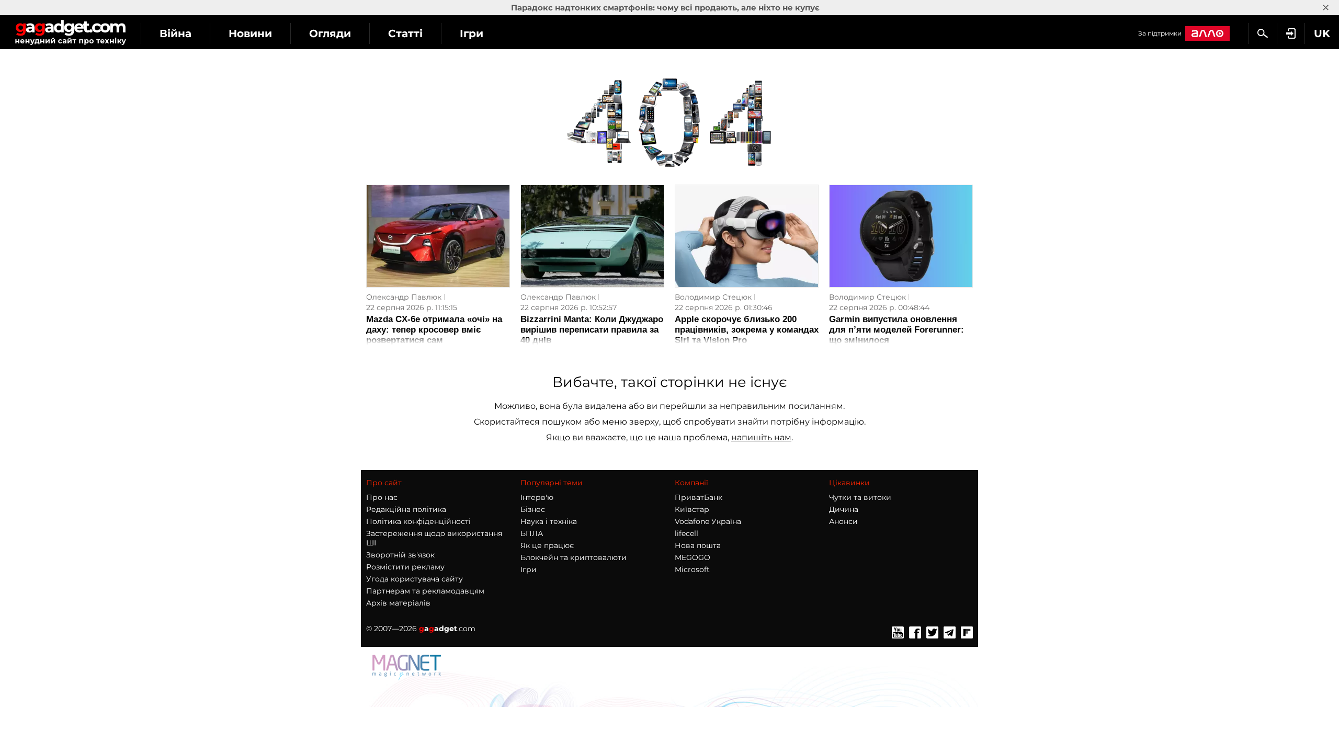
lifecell (686, 533)
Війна (175, 33)
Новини (250, 33)
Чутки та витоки (860, 497)
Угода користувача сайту (414, 579)
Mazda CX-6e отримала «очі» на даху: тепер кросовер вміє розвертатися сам (434, 329)
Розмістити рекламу (405, 567)
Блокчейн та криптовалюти (573, 557)
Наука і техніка (548, 521)
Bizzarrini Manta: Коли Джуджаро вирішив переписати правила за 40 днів (591, 329)
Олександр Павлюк (403, 297)
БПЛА (531, 533)
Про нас (382, 497)
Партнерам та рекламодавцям (425, 591)
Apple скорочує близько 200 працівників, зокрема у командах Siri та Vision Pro (747, 329)
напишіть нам (761, 437)
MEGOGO (692, 557)
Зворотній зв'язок (400, 555)
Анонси (843, 521)
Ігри (471, 33)
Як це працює (547, 545)
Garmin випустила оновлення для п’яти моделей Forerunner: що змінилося (896, 329)
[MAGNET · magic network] (408, 677)
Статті (405, 33)
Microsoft (692, 569)
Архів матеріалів (398, 603)
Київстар (692, 509)
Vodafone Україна (708, 521)
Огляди (330, 33)
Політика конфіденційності (418, 521)
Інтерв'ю (536, 497)
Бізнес (532, 509)
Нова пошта (698, 545)
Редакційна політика (406, 509)
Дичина (843, 509)
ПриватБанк (698, 497)
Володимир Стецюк (713, 297)
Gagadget (70, 32)
